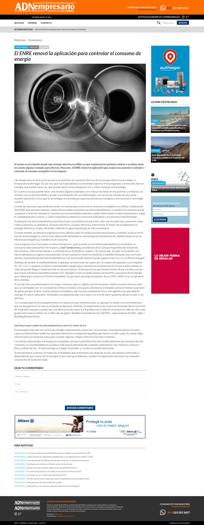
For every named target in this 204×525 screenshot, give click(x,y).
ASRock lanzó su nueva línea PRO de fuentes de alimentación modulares (66, 29)
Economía (35, 40)
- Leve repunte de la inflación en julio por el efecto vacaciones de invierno (51, 460)
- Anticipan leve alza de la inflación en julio (38, 482)
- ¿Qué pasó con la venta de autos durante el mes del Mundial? (46, 486)
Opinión (32, 23)
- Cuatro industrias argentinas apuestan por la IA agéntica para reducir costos (53, 456)
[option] (103, 30)
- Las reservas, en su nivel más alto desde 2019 (40, 475)
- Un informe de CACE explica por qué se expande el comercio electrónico (51, 478)
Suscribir (160, 219)
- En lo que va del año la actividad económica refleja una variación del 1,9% (52, 453)
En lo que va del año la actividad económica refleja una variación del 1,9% (168, 158)
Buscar (183, 22)
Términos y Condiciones (28, 523)
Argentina (34, 47)
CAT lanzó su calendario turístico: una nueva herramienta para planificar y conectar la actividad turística (169, 128)
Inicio (16, 523)
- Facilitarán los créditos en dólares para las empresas (43, 464)
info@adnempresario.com (147, 10)
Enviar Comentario (80, 407)
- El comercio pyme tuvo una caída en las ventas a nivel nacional (47, 471)
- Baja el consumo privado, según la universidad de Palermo (45, 467)
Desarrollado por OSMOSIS (180, 523)
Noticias (19, 23)
